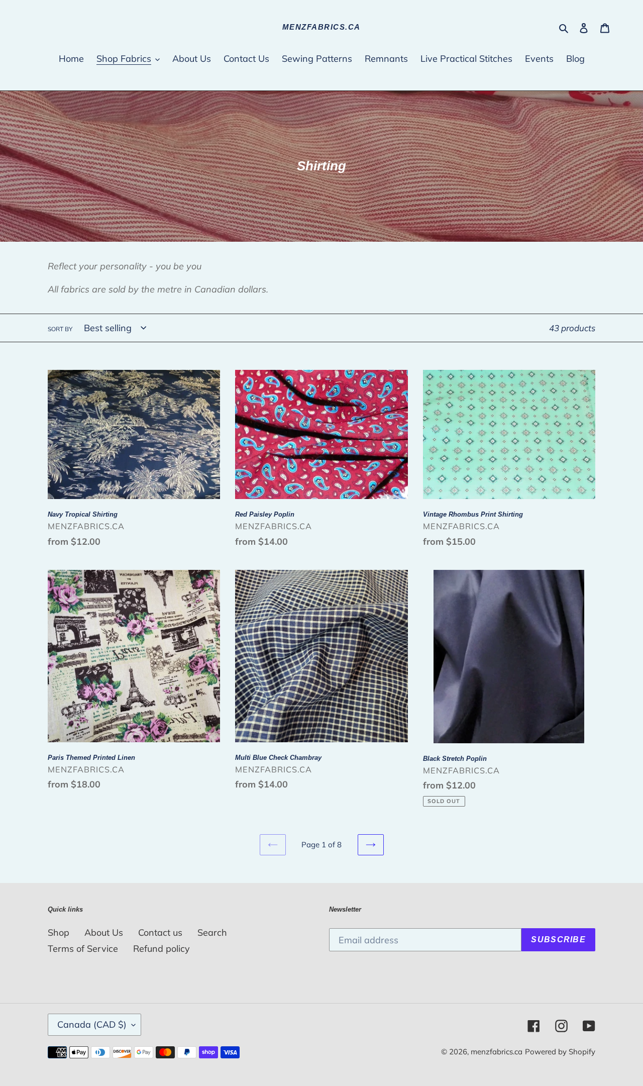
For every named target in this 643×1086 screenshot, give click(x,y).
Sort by (60, 329)
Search (212, 932)
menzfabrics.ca (321, 27)
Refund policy (161, 948)
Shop (58, 932)
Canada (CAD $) (92, 1024)
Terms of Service (83, 948)
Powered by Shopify (560, 1051)
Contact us (160, 932)
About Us (103, 932)
